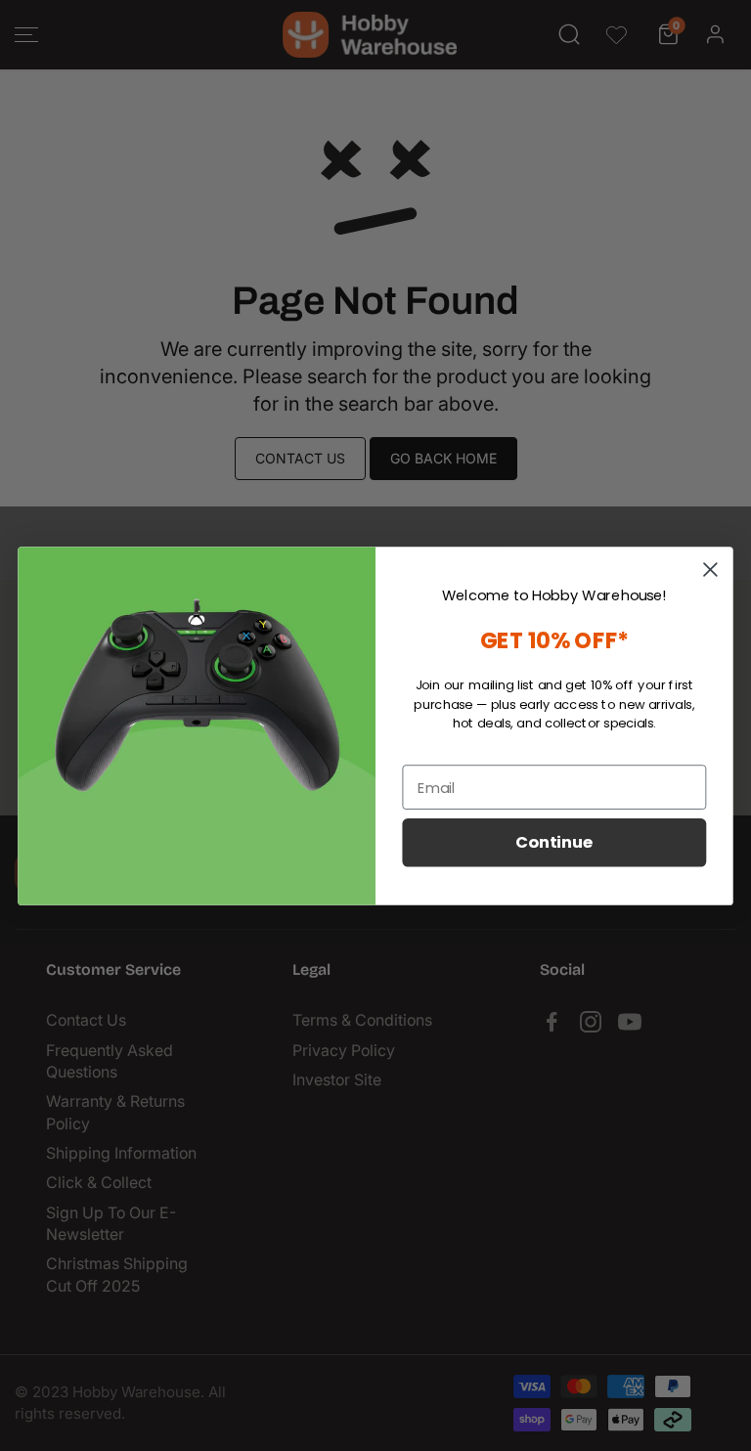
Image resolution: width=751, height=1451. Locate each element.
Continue (554, 842)
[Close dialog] (710, 569)
